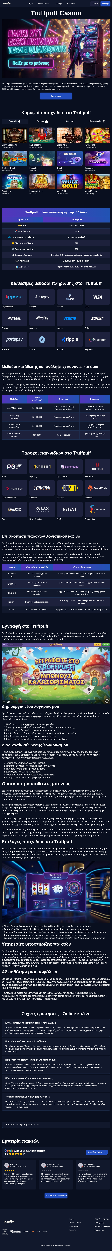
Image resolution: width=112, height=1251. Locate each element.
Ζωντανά (40, 121)
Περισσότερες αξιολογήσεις (56, 1195)
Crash (68, 121)
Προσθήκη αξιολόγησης (97, 1152)
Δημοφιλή (13, 121)
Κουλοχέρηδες (95, 121)
